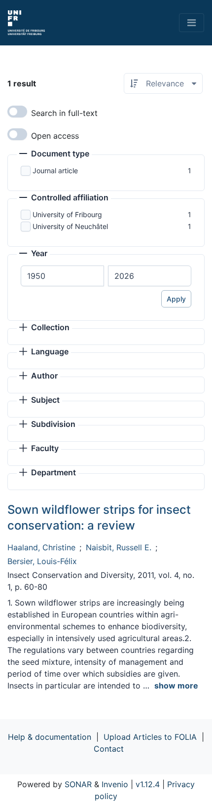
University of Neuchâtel (70, 226)
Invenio (115, 784)
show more (176, 685)
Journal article (55, 170)
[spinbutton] (62, 276)
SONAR (78, 784)
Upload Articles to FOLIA (150, 737)
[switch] (17, 111)
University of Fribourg (67, 214)
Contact (109, 749)
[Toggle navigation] (191, 22)
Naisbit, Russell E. (118, 547)
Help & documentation (49, 737)
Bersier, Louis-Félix (42, 561)
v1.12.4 (148, 784)
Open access (55, 136)
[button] (54, 154)
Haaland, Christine (41, 547)
